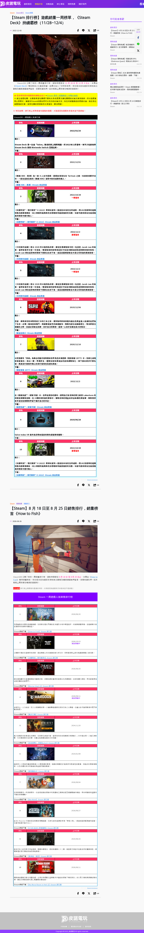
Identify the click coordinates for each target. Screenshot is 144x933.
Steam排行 (20, 13)
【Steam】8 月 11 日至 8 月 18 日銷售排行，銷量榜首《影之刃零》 (125, 102)
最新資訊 (28, 4)
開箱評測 (38, 4)
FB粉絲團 (64, 926)
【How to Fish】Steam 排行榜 (40, 631)
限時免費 (71, 4)
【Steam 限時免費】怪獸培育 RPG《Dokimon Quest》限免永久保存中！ (124, 59)
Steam (12, 13)
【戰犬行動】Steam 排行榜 (38, 714)
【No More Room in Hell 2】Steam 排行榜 (45, 884)
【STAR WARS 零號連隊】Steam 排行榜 (43, 828)
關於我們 (82, 4)
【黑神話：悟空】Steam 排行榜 (40, 856)
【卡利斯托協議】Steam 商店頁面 (30, 258)
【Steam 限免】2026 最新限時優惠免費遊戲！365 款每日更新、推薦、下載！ (125, 74)
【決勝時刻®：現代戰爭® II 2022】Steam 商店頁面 (37, 222)
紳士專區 (60, 4)
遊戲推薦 (19, 503)
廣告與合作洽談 (76, 926)
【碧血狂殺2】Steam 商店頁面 (28, 333)
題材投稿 (88, 926)
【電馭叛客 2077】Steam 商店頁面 (30, 370)
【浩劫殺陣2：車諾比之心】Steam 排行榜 (43, 743)
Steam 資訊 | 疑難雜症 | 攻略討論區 (62, 95)
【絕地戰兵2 (32, 771)
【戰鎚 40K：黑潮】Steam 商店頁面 (31, 184)
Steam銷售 (29, 13)
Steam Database (92, 480)
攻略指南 (49, 4)
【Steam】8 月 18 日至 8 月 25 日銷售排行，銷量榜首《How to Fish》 (125, 31)
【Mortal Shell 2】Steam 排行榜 (41, 686)
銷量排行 (27, 503)
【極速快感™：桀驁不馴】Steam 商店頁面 (33, 407)
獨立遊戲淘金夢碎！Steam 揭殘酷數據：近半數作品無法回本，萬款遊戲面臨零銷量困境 (125, 88)
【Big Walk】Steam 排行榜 (38, 799)
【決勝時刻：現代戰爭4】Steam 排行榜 (43, 658)
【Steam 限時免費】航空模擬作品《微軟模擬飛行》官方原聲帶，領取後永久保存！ (125, 45)
